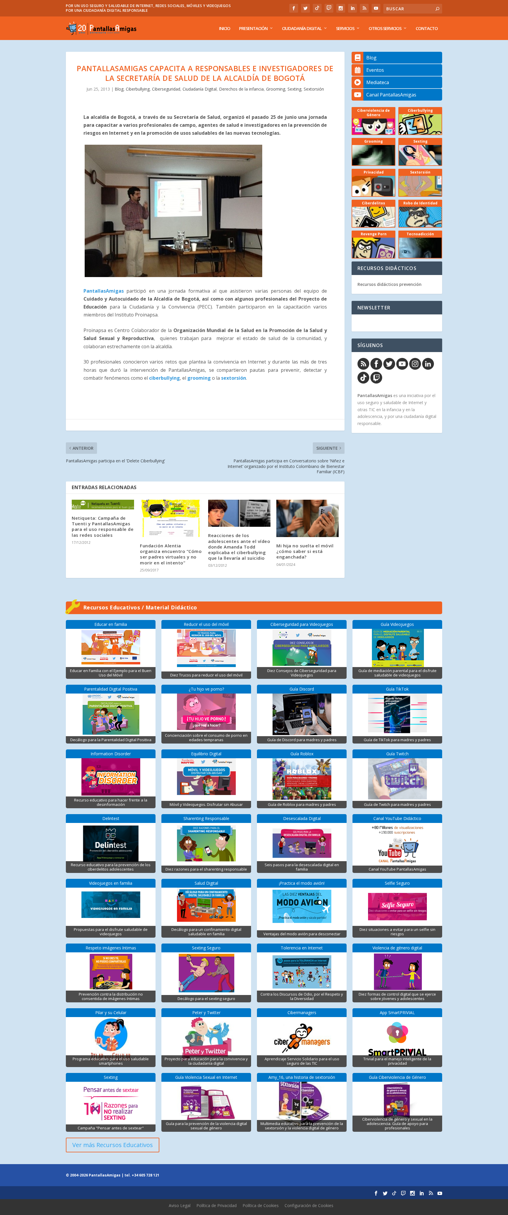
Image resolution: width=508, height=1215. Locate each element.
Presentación (253, 28)
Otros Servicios (385, 28)
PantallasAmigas (103, 291)
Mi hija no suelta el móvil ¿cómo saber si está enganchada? (304, 551)
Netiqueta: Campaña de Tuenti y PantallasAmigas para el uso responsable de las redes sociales (102, 526)
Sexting (294, 89)
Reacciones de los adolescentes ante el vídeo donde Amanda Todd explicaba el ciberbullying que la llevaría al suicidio (239, 546)
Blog (119, 89)
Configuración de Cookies (309, 1205)
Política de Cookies (261, 1205)
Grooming (275, 89)
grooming (199, 378)
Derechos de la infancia (241, 89)
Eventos (375, 70)
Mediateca (377, 82)
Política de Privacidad (216, 1205)
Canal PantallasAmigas (391, 94)
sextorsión (233, 378)
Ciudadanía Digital (302, 28)
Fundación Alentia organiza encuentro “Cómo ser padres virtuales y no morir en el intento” (171, 554)
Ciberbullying (138, 89)
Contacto (427, 28)
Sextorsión (314, 89)
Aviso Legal (179, 1205)
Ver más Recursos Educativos (112, 1145)
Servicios (345, 28)
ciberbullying (164, 378)
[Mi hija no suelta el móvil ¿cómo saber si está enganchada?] (307, 518)
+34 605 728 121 (145, 1175)
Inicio (224, 28)
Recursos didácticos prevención (389, 284)
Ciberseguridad (166, 89)
